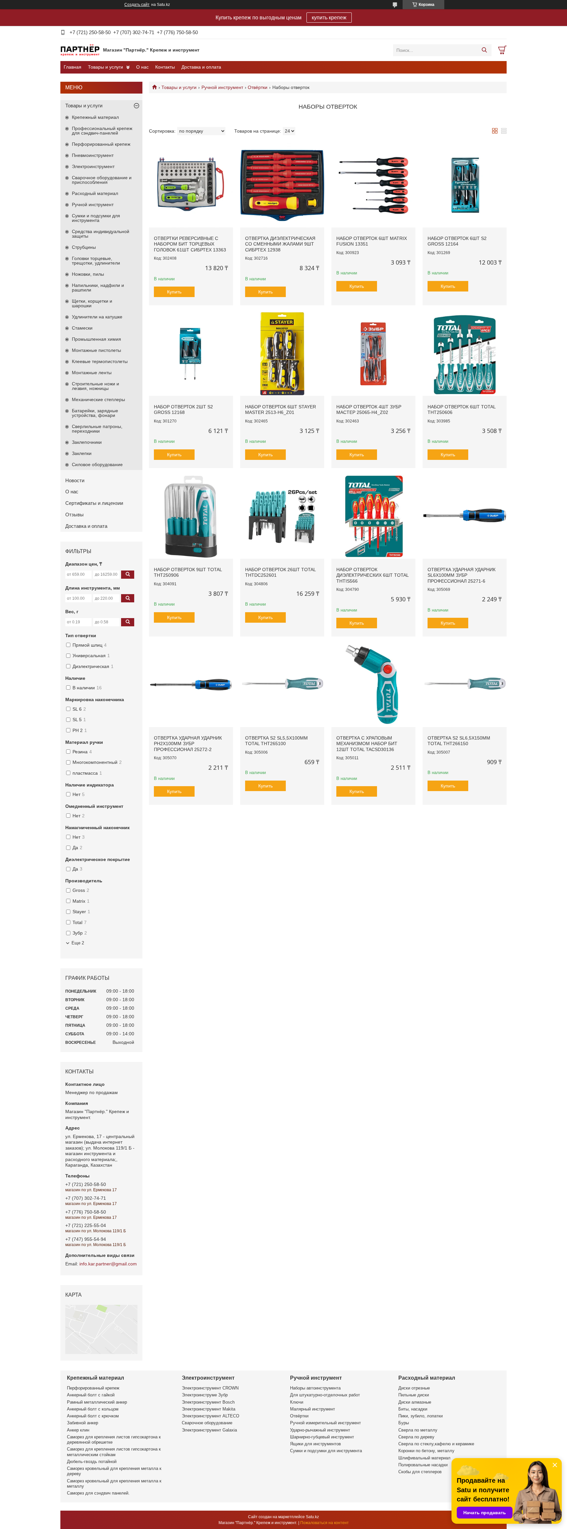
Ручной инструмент (222, 87)
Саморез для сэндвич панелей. (98, 1493)
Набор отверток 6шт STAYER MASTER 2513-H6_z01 (280, 409)
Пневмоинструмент (93, 155)
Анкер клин (78, 1430)
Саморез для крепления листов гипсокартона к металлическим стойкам (114, 1452)
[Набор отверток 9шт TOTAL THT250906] (191, 517)
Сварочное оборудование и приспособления (102, 180)
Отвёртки (257, 87)
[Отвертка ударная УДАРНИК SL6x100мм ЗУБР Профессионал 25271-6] (465, 517)
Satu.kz (312, 1517)
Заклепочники (87, 442)
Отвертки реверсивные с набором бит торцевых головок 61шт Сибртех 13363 (190, 244)
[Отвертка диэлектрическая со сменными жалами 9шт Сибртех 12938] (282, 185)
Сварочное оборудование (207, 1422)
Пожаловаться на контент (324, 1522)
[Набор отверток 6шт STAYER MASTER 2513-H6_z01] (282, 354)
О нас (142, 67)
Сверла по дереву (416, 1436)
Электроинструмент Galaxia (209, 1430)
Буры (403, 1422)
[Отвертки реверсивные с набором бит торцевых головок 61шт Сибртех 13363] (191, 185)
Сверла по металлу (417, 1430)
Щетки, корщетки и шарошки (92, 303)
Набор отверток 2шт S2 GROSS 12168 (183, 409)
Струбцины (84, 247)
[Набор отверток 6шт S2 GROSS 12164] (465, 185)
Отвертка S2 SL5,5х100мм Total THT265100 (276, 740)
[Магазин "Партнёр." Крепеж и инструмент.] (80, 50)
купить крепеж (329, 17)
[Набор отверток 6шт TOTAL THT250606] (465, 354)
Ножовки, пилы (88, 274)
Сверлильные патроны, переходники (97, 429)
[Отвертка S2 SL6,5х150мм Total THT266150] (465, 685)
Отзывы (74, 514)
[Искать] (484, 50)
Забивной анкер (82, 1422)
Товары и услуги (105, 67)
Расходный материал (95, 193)
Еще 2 (78, 942)
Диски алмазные (414, 1402)
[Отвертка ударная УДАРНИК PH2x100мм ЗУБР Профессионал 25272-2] (191, 685)
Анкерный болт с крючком (93, 1415)
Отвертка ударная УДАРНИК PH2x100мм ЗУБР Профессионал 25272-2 (188, 743)
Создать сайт (137, 4)
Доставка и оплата (201, 67)
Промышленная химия (96, 339)
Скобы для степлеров (420, 1471)
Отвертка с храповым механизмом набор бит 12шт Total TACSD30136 (366, 743)
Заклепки (82, 453)
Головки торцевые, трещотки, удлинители (96, 261)
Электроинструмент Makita (208, 1409)
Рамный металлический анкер (97, 1402)
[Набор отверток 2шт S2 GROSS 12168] (191, 354)
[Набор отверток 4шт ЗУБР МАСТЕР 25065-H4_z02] (373, 354)
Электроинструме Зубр (205, 1394)
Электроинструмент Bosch (208, 1402)
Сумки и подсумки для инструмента (96, 218)
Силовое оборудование (97, 464)
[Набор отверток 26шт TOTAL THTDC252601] (282, 517)
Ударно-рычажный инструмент (320, 1430)
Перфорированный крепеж (101, 144)
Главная (72, 67)
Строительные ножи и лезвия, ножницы (95, 386)
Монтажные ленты (92, 372)
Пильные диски (413, 1394)
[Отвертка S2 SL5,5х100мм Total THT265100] (282, 685)
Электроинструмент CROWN (210, 1388)
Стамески (82, 328)
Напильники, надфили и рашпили (98, 287)
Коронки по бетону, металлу (426, 1450)
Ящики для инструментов (315, 1443)
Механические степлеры (98, 399)
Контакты (165, 67)
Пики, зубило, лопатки (420, 1415)
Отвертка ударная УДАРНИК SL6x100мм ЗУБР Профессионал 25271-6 (461, 575)
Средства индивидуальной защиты (100, 234)
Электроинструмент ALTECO (210, 1415)
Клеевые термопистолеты (100, 361)
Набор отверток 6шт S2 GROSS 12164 (457, 241)
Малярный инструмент (312, 1409)
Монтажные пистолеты (96, 350)
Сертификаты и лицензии (94, 503)
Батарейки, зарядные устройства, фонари (95, 413)
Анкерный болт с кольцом (92, 1409)
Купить (174, 291)
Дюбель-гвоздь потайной (91, 1461)
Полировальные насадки (423, 1464)
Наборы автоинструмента (315, 1388)
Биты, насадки (412, 1409)
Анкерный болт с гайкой (91, 1394)
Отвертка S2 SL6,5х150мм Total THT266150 (459, 740)
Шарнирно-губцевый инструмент (322, 1436)
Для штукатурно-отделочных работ (325, 1394)
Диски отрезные (414, 1388)
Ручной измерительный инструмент (325, 1422)
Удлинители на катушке (97, 316)
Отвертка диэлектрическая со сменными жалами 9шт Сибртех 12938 (280, 244)
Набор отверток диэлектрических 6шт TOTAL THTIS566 (372, 575)
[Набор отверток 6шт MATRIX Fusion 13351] (373, 185)
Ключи (296, 1402)
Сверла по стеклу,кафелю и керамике (436, 1443)
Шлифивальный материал (424, 1457)
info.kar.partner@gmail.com (108, 1263)
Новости (74, 480)
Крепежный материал (95, 117)
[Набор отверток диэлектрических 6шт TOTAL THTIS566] (373, 517)
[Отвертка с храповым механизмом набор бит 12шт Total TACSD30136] (373, 685)
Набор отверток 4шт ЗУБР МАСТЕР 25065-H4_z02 (368, 409)
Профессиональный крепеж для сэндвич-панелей (102, 131)
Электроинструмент (93, 166)
